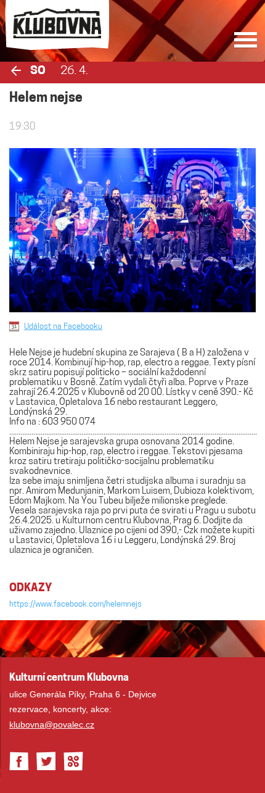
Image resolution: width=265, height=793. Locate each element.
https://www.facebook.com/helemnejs (75, 604)
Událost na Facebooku (63, 327)
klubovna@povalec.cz (51, 724)
